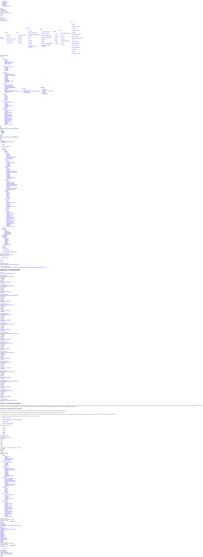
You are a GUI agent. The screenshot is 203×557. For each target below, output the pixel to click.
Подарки (12, 264)
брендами (24, 412)
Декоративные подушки (40, 267)
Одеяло (24, 267)
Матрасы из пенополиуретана (8, 423)
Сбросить (6, 453)
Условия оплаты (3, 537)
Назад (6, 150)
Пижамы (30, 267)
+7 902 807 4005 (3, 9)
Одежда (8, 211)
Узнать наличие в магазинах (5, 281)
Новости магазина (4, 520)
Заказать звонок (3, 142)
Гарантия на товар (3, 539)
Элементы (6, 267)
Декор (8, 201)
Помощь (1, 536)
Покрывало (34, 267)
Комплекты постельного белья (13, 267)
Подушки (21, 267)
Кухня (8, 161)
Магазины (2, 533)
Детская (8, 181)
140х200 (4, 428)
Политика (2, 534)
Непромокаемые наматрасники (8, 419)
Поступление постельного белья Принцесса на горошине (10, 525)
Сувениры (27, 267)
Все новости (2, 523)
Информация (2, 535)
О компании (7, 238)
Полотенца (2, 267)
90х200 (4, 426)
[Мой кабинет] (1, 127)
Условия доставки (3, 538)
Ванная (8, 153)
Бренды (1, 541)
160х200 (4, 432)
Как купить (7, 231)
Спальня (8, 169)
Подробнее (2, 282)
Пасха (1, 527)
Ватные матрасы (6, 421)
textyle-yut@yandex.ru (5, 255)
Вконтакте (6, 257)
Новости (2, 531)
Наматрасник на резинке (7, 417)
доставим (106, 414)
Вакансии (2, 532)
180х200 (4, 430)
